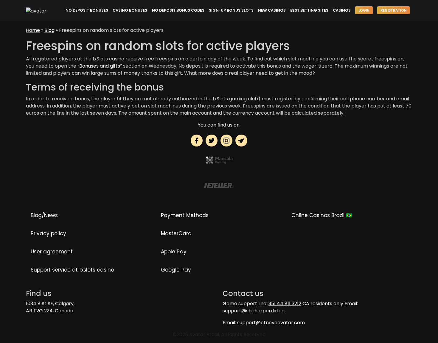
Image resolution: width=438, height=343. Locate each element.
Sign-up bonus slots (231, 10)
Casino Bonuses (130, 10)
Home (33, 30)
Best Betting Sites (309, 10)
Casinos (342, 10)
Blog (49, 30)
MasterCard (176, 233)
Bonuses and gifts (99, 66)
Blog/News (44, 215)
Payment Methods (184, 215)
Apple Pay (173, 251)
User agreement (52, 251)
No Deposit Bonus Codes (178, 10)
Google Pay (176, 269)
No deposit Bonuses (87, 10)
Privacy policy (48, 233)
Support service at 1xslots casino (72, 269)
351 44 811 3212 (284, 303)
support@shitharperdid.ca (254, 310)
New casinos (272, 10)
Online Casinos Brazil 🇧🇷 (321, 215)
